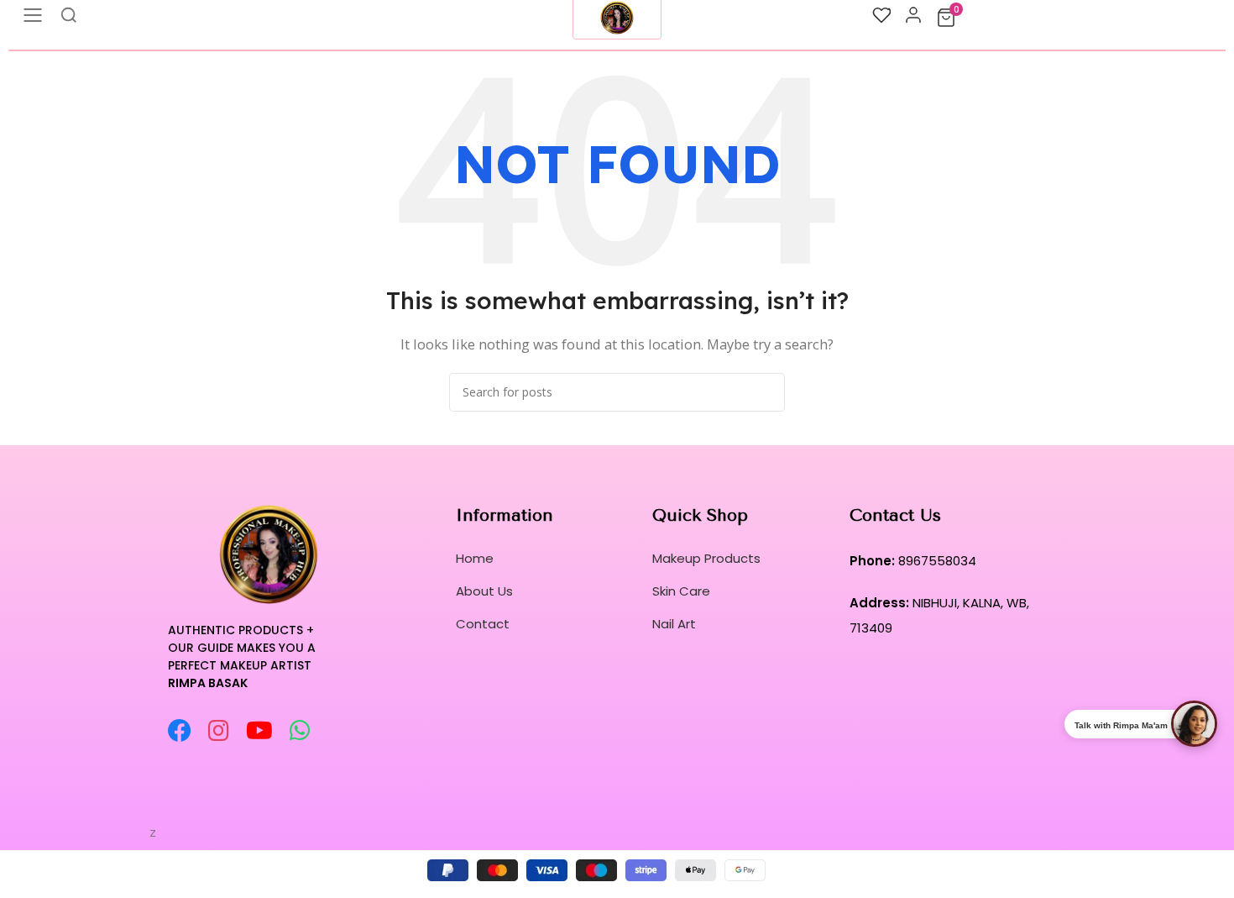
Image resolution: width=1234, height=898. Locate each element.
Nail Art (674, 624)
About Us (484, 591)
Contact (483, 624)
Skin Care (681, 591)
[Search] (765, 392)
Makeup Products (706, 558)
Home (475, 558)
